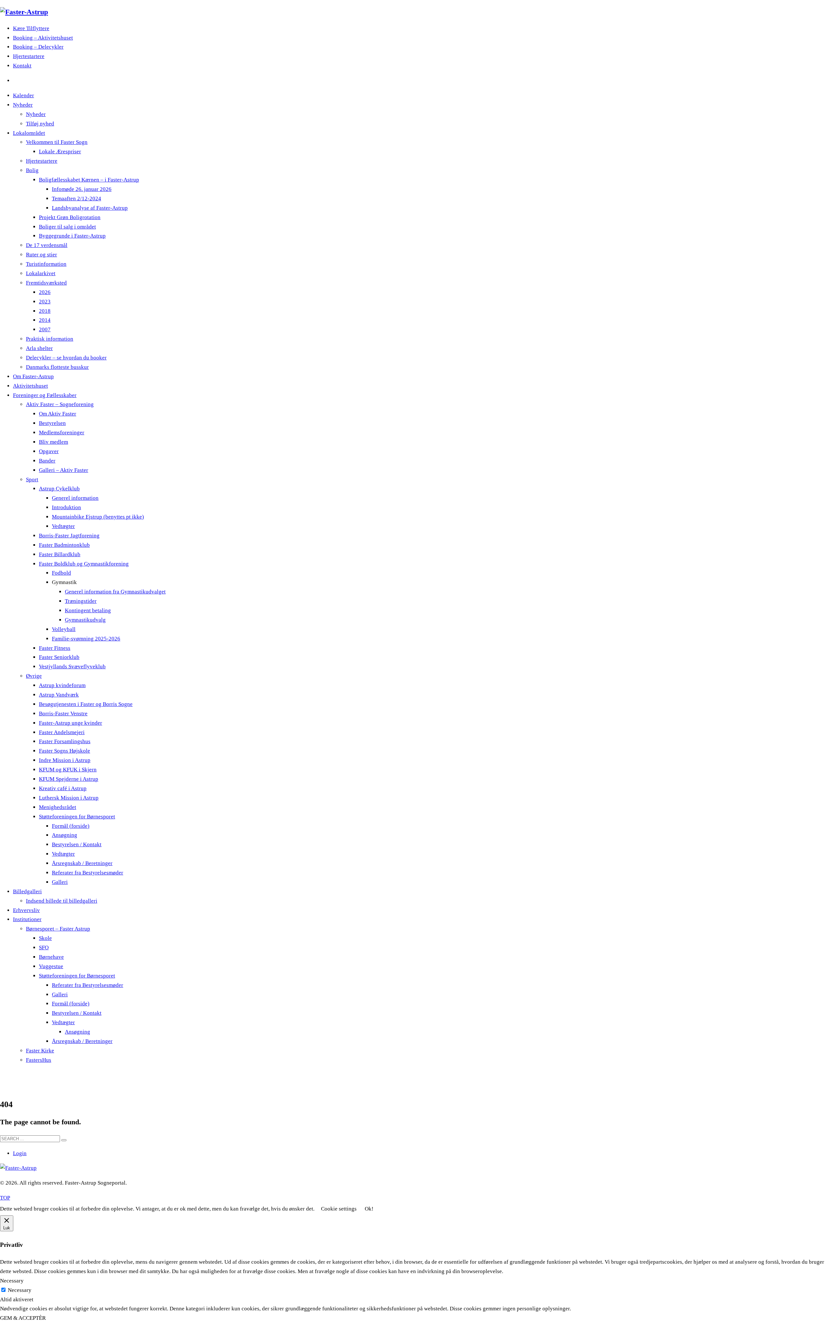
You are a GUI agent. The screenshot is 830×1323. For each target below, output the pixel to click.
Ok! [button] (369, 1209)
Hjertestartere (28, 56)
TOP (5, 1198)
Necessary (19, 1290)
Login (20, 1153)
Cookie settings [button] (339, 1209)
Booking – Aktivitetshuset (43, 38)
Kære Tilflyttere (31, 28)
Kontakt (22, 66)
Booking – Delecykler (38, 47)
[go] (63, 1140)
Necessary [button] (12, 1281)
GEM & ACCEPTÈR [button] (23, 1318)
